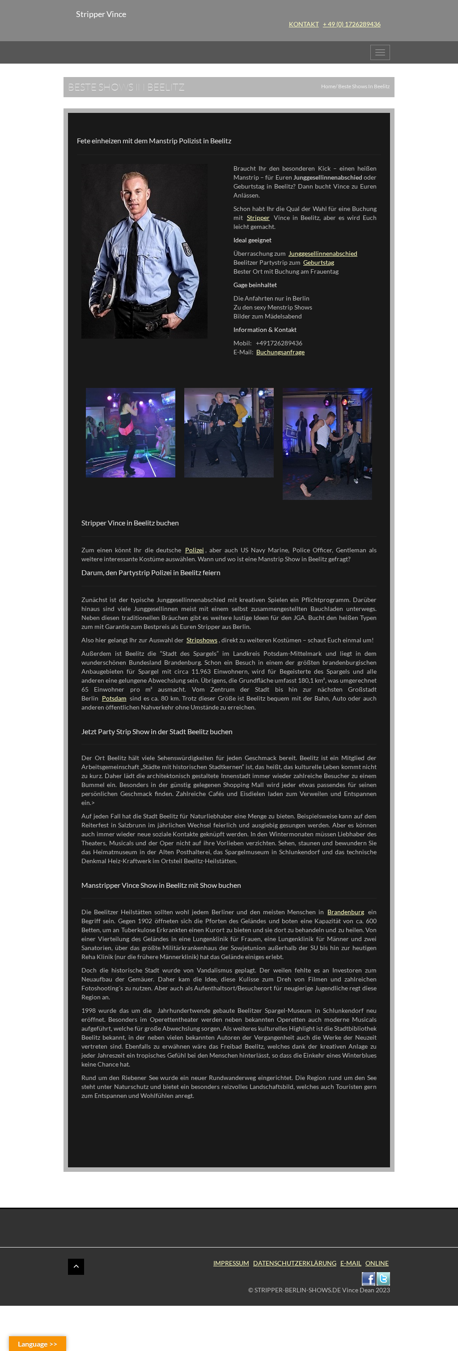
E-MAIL (350, 1263)
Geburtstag (318, 262)
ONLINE (377, 1263)
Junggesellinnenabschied (322, 253)
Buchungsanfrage (280, 352)
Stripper (258, 217)
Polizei (194, 550)
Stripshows (202, 640)
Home (328, 86)
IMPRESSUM (231, 1263)
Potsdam (114, 698)
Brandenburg (345, 912)
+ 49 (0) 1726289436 (352, 24)
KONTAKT (304, 24)
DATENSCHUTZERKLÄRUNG (294, 1263)
